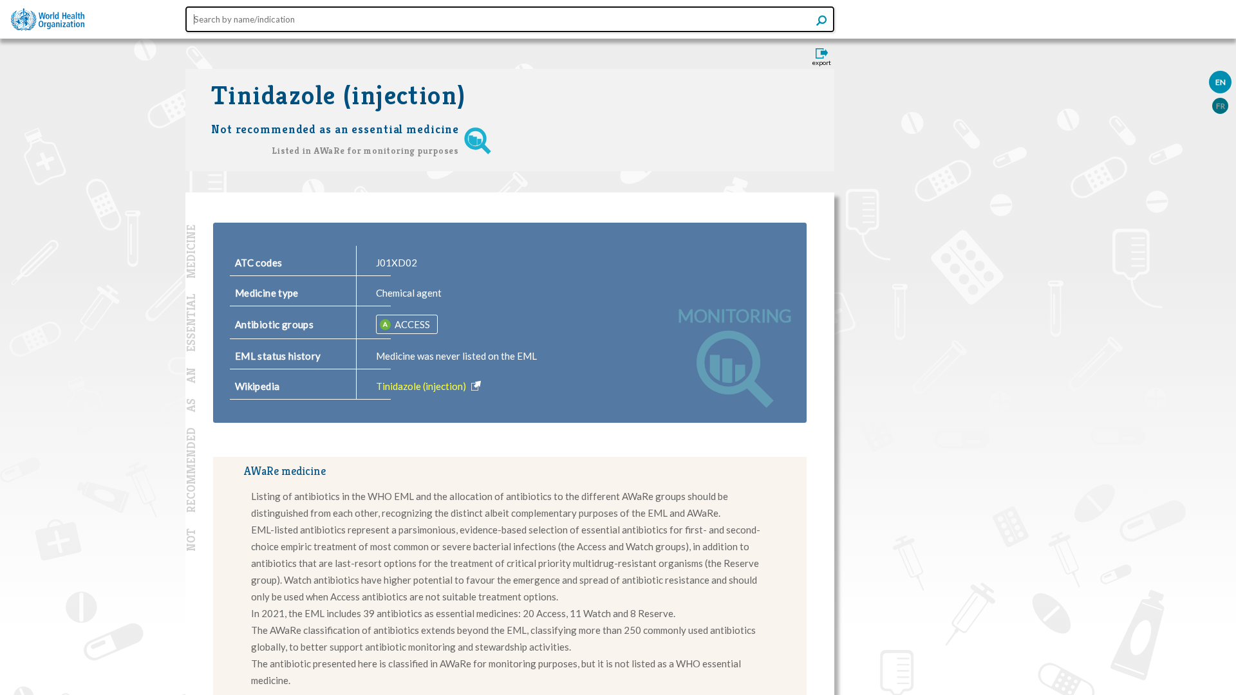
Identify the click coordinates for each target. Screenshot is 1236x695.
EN (1220, 82)
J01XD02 (396, 262)
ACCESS (411, 324)
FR (1220, 106)
